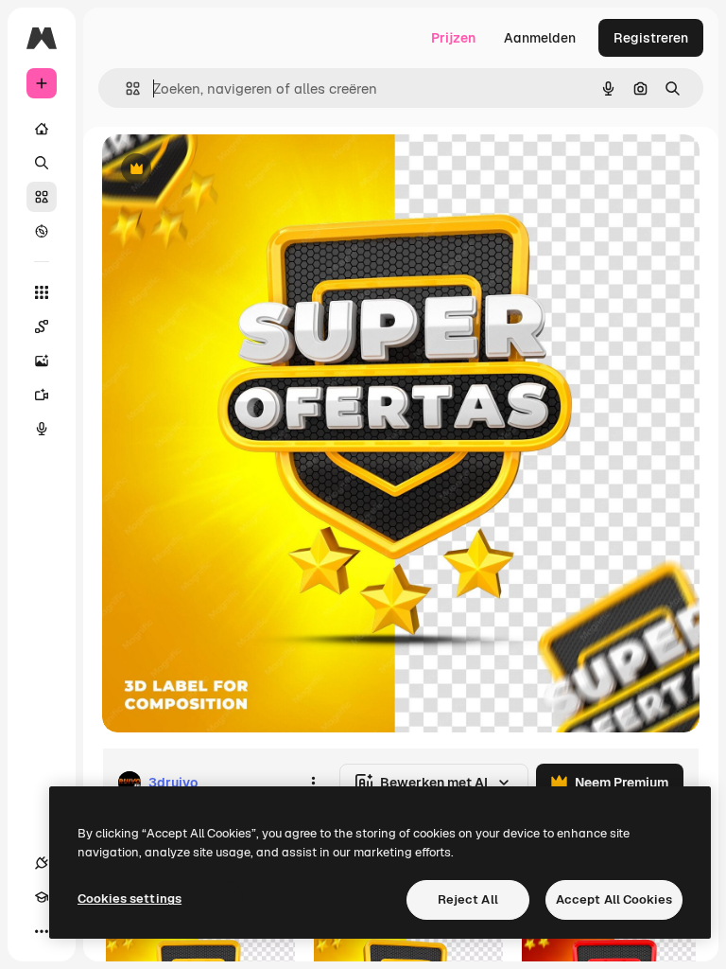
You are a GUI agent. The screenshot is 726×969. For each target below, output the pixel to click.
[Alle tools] (41, 292)
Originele (226, 170)
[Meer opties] (313, 783)
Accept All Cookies (614, 899)
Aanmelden (540, 37)
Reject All (468, 899)
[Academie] (41, 897)
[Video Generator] (41, 394)
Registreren (651, 37)
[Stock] (41, 197)
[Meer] (41, 931)
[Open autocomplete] (125, 88)
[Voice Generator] (41, 429)
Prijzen (453, 37)
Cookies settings (130, 898)
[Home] (41, 129)
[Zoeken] (41, 163)
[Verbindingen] (41, 863)
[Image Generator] (41, 360)
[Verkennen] (41, 231)
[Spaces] (41, 326)
